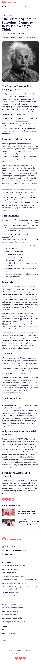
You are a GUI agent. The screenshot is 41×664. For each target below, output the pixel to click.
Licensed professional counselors (13, 622)
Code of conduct (25, 653)
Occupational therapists (10, 611)
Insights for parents (9, 37)
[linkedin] (20, 658)
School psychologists (9, 615)
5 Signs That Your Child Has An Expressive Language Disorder (28, 523)
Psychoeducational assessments (13, 576)
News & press (6, 637)
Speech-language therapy (11, 569)
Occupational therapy (9, 573)
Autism (20, 37)
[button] (6, 7)
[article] (8, 512)
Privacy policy (20, 650)
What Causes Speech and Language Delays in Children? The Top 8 (27, 512)
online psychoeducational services (20, 485)
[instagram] (24, 658)
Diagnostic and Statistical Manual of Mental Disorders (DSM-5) (20, 321)
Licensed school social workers (12, 618)
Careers (4, 640)
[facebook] (16, 658)
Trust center (29, 650)
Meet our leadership (9, 633)
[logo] (9, 2)
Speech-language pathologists (12, 608)
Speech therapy (30, 37)
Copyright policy (15, 653)
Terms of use (12, 650)
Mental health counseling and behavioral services (19, 580)
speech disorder (22, 121)
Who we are (6, 630)
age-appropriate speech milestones (22, 228)
